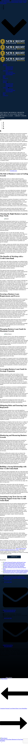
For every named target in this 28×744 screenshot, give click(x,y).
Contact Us (5, 78)
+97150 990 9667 (5, 0)
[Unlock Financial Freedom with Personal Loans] (14, 562)
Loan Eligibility (9, 74)
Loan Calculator (9, 72)
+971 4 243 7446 (8, 582)
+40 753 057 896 (8, 618)
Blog (4, 77)
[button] (1, 742)
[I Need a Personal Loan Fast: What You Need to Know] (15, 568)
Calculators (5, 70)
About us (5, 64)
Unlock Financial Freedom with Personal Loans (14, 563)
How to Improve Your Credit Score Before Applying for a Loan (13, 549)
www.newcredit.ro (8, 646)
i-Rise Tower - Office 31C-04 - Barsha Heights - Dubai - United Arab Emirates (13, 2)
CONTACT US (14, 556)
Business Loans (9, 68)
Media (4, 75)
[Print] (0, 131)
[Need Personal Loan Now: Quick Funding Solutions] (15, 571)
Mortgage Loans (9, 66)
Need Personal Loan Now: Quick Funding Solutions (15, 572)
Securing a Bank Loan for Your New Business (13, 566)
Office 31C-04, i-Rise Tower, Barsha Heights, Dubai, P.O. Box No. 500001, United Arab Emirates (15, 577)
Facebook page (13, 170)
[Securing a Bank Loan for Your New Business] (14, 565)
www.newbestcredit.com (9, 611)
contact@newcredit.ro (8, 645)
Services (5, 65)
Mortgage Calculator (10, 73)
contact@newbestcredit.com (17, 0)
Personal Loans (9, 69)
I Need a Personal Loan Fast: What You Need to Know (15, 570)
